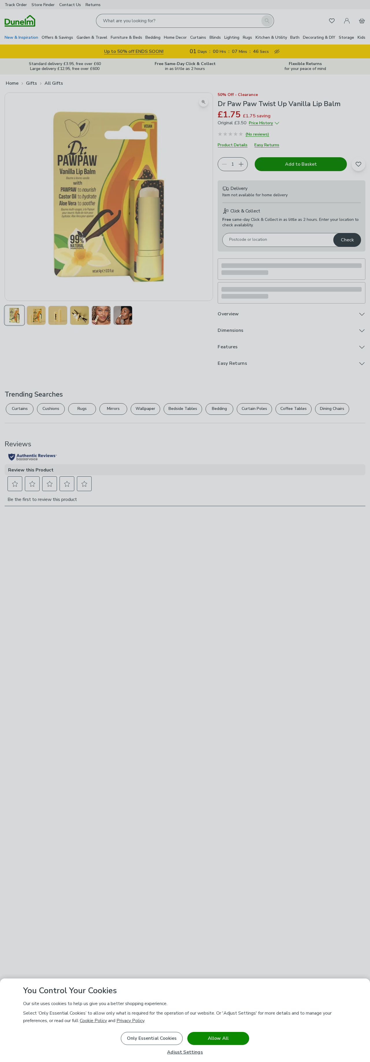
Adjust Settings (185, 1052)
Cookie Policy (93, 1020)
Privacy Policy (130, 1020)
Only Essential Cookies (152, 1038)
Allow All (218, 1038)
